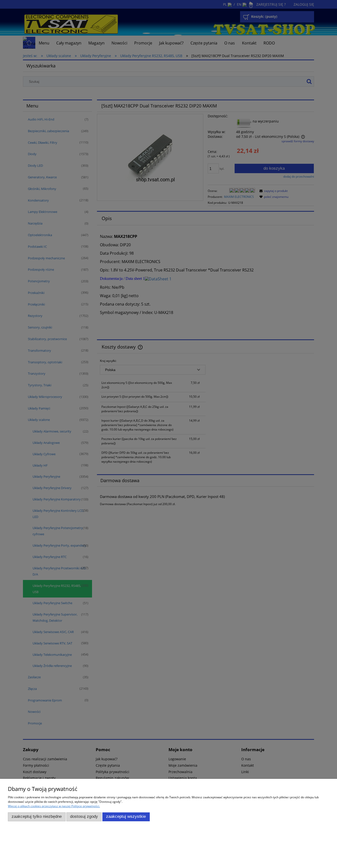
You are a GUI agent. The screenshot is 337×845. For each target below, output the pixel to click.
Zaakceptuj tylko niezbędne (37, 816)
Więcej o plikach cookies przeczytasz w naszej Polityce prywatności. (54, 806)
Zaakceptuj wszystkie (126, 816)
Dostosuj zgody (84, 816)
